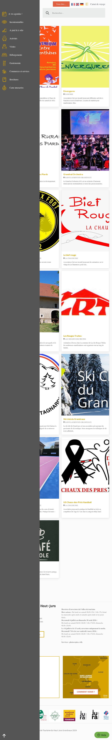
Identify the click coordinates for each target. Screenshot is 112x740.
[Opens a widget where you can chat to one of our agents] (101, 735)
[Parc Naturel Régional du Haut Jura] (42, 715)
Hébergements (16, 54)
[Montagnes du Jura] (55, 716)
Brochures (14, 79)
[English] (77, 4)
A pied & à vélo (16, 30)
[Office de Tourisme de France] (106, 715)
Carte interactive (16, 87)
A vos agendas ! (15, 13)
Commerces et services (19, 71)
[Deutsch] (82, 4)
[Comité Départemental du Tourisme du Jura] (95, 714)
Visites (12, 46)
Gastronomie (15, 63)
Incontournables (16, 22)
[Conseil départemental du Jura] (83, 715)
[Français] (73, 4)
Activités (13, 38)
